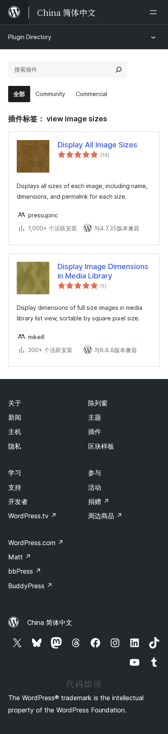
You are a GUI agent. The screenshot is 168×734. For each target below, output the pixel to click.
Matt (19, 557)
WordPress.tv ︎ (32, 516)
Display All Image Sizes (97, 144)
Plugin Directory (29, 36)
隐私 (14, 446)
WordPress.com (36, 543)
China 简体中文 (49, 622)
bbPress (24, 571)
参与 (94, 473)
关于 (14, 403)
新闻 (14, 417)
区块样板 (101, 446)
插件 (94, 431)
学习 (14, 473)
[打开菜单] (155, 12)
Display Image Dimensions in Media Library (102, 271)
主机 (14, 431)
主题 (94, 417)
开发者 (18, 501)
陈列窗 (98, 403)
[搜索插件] (119, 69)
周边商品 (105, 516)
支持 (14, 487)
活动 (94, 487)
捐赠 (98, 501)
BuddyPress (30, 586)
